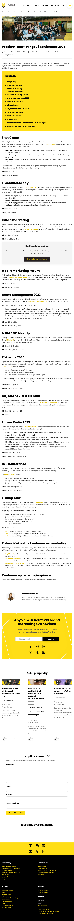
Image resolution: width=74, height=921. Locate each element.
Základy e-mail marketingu (46, 872)
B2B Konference (14, 116)
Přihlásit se (51, 639)
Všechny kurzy (42, 866)
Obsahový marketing (36, 707)
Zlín (6, 534)
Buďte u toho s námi (16, 91)
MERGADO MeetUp (15, 101)
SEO (31, 711)
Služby (25, 5)
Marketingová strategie (9, 866)
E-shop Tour (12, 119)
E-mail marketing (7, 870)
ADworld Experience (12, 558)
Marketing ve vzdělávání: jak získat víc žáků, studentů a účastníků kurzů (36, 693)
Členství (36, 5)
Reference (55, 5)
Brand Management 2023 (18, 98)
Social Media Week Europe (14, 563)
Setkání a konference (19, 12)
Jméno (9, 786)
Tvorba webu (6, 880)
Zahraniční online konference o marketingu (26, 123)
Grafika (4, 878)
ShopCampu (51, 144)
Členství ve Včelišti (7, 890)
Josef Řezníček (8, 707)
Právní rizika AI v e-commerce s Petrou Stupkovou (62, 691)
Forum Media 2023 (15, 112)
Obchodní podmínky (44, 909)
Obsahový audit (42, 868)
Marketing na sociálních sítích (11, 872)
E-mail (9, 795)
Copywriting (5, 874)
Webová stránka (12, 803)
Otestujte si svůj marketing (10, 898)
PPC (31, 703)
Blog (9, 12)
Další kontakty (42, 906)
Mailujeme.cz (6, 900)
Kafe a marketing (14, 89)
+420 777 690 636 (43, 890)
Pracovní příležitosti (8, 905)
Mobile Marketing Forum (17, 94)
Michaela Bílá (21, 52)
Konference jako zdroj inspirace (21, 126)
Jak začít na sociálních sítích (47, 870)
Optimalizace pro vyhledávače (11, 868)
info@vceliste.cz (43, 892)
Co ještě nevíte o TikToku (18, 109)
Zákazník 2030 (13, 105)
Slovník (4, 903)
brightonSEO (10, 554)
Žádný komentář (9, 55)
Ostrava (8, 536)
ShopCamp (12, 82)
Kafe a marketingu (31, 229)
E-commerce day (14, 85)
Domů (4, 12)
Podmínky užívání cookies (45, 913)
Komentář (10, 764)
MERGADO (10, 340)
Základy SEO (41, 874)
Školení (45, 5)
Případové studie (7, 896)
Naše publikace (6, 894)
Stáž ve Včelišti (6, 907)
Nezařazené (33, 716)
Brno (7, 531)
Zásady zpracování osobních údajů (48, 911)
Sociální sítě (40, 711)
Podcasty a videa (8, 700)
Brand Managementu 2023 (37, 301)
